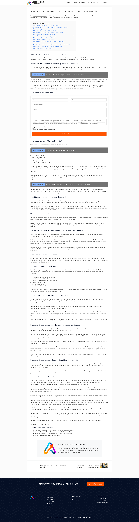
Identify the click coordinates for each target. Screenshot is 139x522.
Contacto (106, 2)
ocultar (47, 23)
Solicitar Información (69, 134)
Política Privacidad (77, 517)
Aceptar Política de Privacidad (41, 127)
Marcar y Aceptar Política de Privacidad (44, 129)
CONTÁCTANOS (95, 484)
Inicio (69, 2)
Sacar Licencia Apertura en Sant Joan (47, 435)
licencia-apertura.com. (57, 517)
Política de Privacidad (103, 499)
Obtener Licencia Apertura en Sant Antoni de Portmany (53, 433)
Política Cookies (87, 517)
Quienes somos (79, 2)
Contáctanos (100, 496)
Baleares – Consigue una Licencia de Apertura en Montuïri (54, 430)
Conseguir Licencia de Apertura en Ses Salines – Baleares (54, 432)
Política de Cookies (102, 502)
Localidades (93, 2)
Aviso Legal (67, 517)
